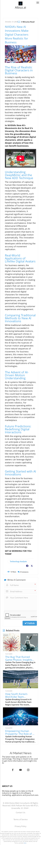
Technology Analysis (18, 561)
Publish (31, 623)
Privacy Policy (20, 826)
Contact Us (20, 812)
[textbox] (20, 7)
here (25, 843)
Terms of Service (21, 819)
